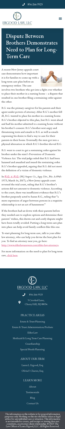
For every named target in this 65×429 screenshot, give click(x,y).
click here (12, 255)
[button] (60, 18)
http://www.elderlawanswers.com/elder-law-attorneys (30, 245)
